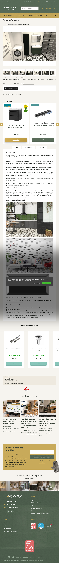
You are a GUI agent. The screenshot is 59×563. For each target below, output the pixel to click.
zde (30, 280)
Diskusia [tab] (41, 147)
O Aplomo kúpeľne (7, 1)
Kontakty (6, 534)
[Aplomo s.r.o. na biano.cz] (29, 546)
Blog (5, 525)
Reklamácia (33, 505)
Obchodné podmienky (36, 508)
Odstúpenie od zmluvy (36, 511)
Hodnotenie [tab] (28, 147)
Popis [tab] (16, 147)
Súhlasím (47, 283)
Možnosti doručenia (28, 84)
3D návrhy (6, 523)
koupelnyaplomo (12, 511)
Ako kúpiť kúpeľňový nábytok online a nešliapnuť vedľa (10, 421)
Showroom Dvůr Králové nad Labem (47, 2)
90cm (52, 123)
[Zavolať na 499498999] (27, 2)
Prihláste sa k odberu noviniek (42, 457)
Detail (43, 139)
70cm (41, 123)
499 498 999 (11, 504)
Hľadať (36, 8)
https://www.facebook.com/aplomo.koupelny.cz (8, 511)
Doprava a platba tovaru (37, 500)
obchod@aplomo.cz (12, 501)
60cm (36, 123)
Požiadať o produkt (12, 88)
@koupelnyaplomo (29, 478)
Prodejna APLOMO (12, 507)
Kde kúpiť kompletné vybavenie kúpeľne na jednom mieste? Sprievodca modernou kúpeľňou (28, 423)
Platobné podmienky (36, 502)
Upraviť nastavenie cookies (37, 560)
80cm (46, 123)
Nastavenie (36, 283)
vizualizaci (29, 307)
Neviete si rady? (8, 528)
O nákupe (16, 1)
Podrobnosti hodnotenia (22, 24)
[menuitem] (8, 15)
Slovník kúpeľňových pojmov (11, 531)
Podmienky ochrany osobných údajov (40, 513)
